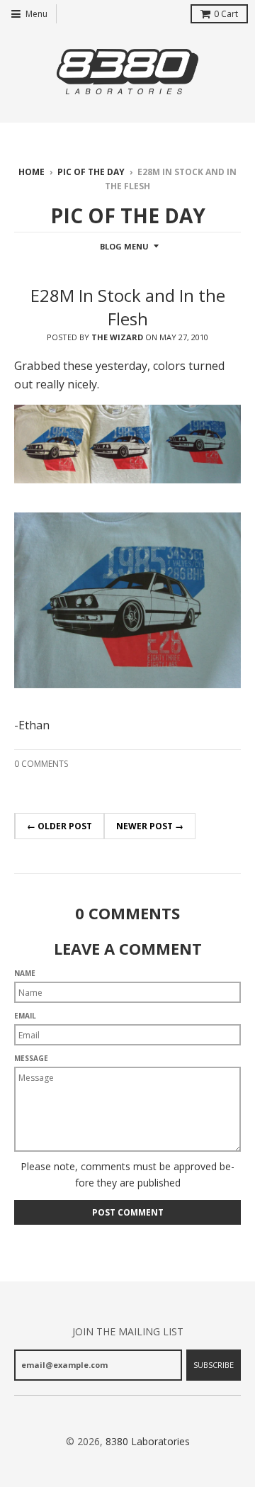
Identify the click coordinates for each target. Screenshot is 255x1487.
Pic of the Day (91, 172)
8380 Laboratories (148, 1441)
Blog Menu (124, 246)
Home (31, 172)
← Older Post (59, 826)
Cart (226, 14)
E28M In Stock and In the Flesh (127, 307)
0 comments (41, 764)
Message (31, 1058)
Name (24, 973)
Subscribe (213, 1364)
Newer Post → (149, 826)
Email (25, 1016)
